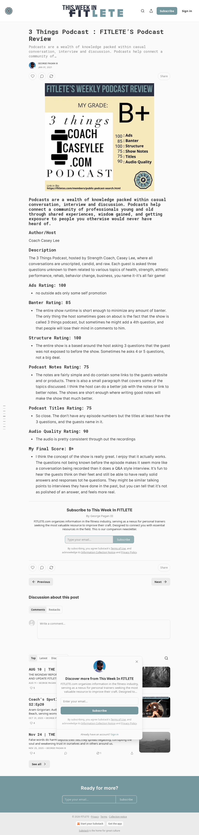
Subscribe (167, 11)
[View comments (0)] (42, 76)
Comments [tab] (38, 609)
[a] (155, 707)
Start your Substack (92, 823)
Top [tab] (33, 658)
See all (36, 764)
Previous (43, 582)
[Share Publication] (151, 11)
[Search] (143, 11)
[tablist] (45, 610)
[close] (137, 662)
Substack (84, 830)
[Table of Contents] (4, 417)
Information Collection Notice (98, 723)
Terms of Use (118, 719)
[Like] (33, 76)
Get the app (115, 823)
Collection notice (118, 816)
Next (158, 582)
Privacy (95, 816)
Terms (103, 816)
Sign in (187, 11)
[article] (99, 743)
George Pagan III (48, 63)
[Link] (23, 212)
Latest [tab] (43, 658)
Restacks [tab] (54, 609)
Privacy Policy (129, 723)
